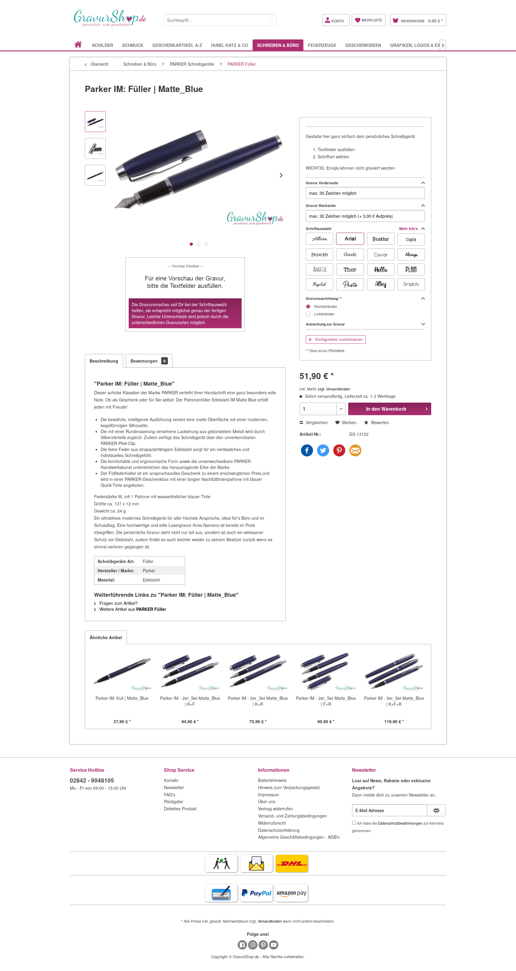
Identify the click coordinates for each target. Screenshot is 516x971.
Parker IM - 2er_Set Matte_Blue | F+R (326, 701)
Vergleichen (316, 422)
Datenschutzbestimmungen (400, 823)
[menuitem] (220, 19)
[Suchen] (271, 20)
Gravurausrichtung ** (324, 298)
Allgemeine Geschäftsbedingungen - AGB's (299, 837)
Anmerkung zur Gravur (325, 324)
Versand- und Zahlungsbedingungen (292, 816)
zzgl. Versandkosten (334, 388)
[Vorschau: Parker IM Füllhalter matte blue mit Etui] (95, 148)
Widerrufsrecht (272, 823)
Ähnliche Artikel (106, 637)
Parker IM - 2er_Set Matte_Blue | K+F (190, 701)
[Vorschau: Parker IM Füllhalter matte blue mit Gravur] (95, 175)
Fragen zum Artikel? (118, 603)
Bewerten (379, 422)
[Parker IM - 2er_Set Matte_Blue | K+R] (258, 671)
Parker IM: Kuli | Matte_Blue (122, 698)
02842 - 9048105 (92, 780)
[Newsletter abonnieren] (436, 810)
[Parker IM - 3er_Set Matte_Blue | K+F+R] (394, 671)
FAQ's (169, 794)
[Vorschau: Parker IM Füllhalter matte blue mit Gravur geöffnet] (95, 121)
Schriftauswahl (362, 228)
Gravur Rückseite (321, 205)
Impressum (268, 794)
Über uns (266, 801)
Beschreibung (104, 361)
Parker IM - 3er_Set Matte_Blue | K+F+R (394, 701)
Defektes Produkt (180, 809)
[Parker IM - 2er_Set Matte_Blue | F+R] (326, 671)
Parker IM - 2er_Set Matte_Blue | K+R (258, 701)
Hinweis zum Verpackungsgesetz (289, 787)
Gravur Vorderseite (322, 182)
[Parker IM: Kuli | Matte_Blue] (122, 671)
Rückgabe (173, 801)
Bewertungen (148, 361)
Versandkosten (270, 921)
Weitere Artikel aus (132, 609)
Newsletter (174, 787)
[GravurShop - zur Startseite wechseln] (110, 24)
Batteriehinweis (272, 780)
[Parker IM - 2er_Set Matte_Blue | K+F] (190, 671)
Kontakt (171, 780)
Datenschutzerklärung (279, 830)
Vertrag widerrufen (275, 809)
